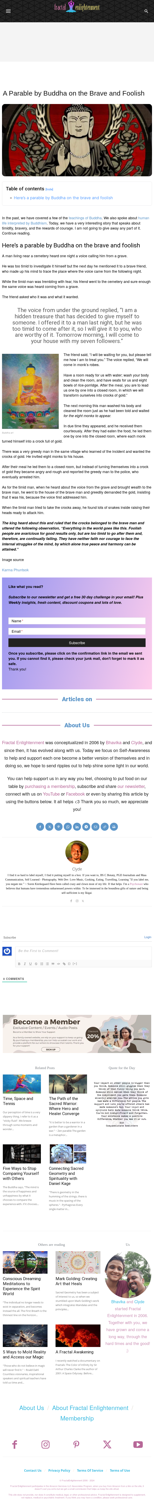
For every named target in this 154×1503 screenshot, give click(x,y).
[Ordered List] (42, 963)
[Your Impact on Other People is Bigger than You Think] (122, 1103)
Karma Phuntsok (15, 569)
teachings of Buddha (85, 217)
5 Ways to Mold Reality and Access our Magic (24, 1354)
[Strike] (36, 963)
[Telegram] (86, 827)
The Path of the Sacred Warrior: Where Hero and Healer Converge (64, 1106)
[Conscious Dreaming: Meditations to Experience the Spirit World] (25, 1262)
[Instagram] (77, 900)
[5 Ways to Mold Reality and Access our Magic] (25, 1335)
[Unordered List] (47, 963)
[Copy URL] (105, 827)
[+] (75, 963)
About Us (31, 1407)
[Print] (114, 827)
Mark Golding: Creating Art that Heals (76, 1281)
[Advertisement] (77, 52)
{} (69, 963)
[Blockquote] (53, 963)
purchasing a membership (50, 786)
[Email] (95, 827)
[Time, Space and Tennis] (22, 1084)
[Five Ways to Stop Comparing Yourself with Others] (22, 1153)
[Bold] (19, 963)
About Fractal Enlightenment (90, 1407)
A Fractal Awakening (74, 1352)
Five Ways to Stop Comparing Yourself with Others (21, 1173)
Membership (77, 1418)
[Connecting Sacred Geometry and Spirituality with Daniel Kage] (68, 1153)
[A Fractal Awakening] (78, 1335)
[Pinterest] (59, 827)
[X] (49, 827)
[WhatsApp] (68, 827)
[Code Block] (58, 963)
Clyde (136, 742)
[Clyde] (77, 852)
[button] (146, 11)
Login (147, 937)
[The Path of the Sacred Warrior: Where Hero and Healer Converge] (68, 1084)
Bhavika (114, 742)
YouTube (51, 794)
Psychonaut (136, 884)
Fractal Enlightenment (23, 742)
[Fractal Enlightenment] (77, 6)
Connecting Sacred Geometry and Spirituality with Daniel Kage (66, 1176)
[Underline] (30, 963)
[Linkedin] (77, 827)
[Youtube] (138, 1445)
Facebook (75, 794)
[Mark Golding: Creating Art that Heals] (78, 1262)
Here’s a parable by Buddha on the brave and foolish (63, 197)
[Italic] (25, 963)
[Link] (64, 963)
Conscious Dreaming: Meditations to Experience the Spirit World (22, 1286)
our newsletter (131, 786)
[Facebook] (40, 827)
